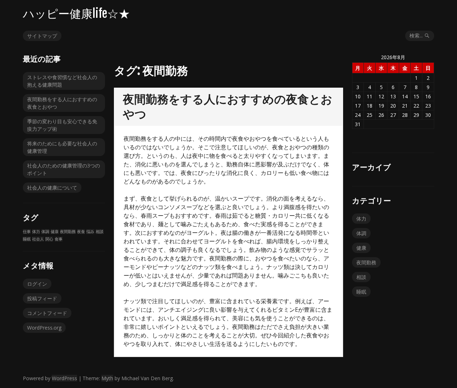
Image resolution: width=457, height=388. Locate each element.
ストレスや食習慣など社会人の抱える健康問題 (62, 81)
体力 (36, 231)
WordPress (64, 378)
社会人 (38, 239)
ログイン (37, 283)
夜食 (81, 231)
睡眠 (27, 239)
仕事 (27, 231)
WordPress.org (44, 327)
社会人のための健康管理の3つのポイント (63, 169)
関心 (49, 239)
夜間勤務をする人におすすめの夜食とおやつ (62, 103)
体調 (45, 231)
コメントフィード (47, 313)
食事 (58, 239)
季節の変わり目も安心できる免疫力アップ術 (62, 125)
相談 (100, 231)
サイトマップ (42, 35)
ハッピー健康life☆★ (76, 13)
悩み (90, 231)
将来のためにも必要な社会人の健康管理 (62, 147)
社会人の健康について (52, 187)
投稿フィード (42, 298)
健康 (55, 231)
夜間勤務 (68, 231)
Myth (107, 378)
